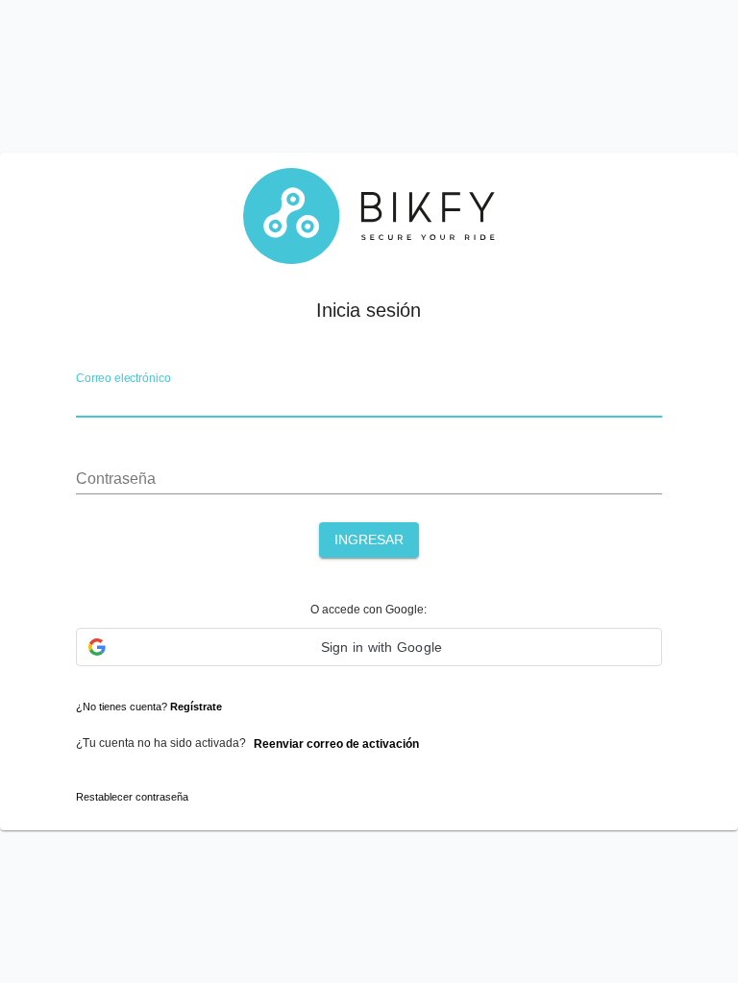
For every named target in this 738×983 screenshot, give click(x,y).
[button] (368, 647)
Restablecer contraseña (132, 797)
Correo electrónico (123, 379)
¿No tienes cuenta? (149, 706)
